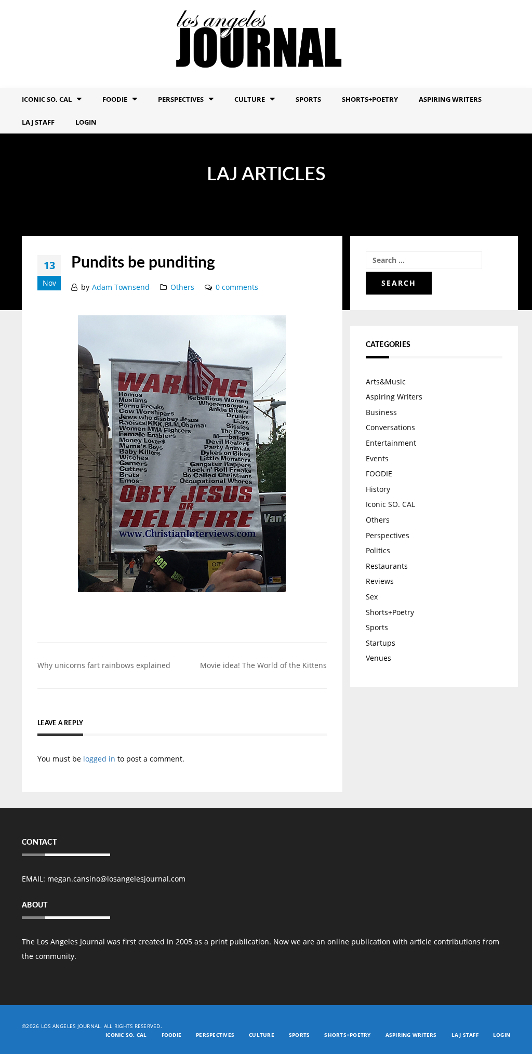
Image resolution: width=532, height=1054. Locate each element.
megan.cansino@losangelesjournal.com (116, 879)
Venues (378, 658)
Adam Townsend (121, 287)
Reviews (380, 581)
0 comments (237, 287)
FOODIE (114, 99)
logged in (99, 759)
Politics (378, 550)
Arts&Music (386, 381)
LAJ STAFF (38, 122)
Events (377, 458)
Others (182, 287)
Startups (380, 643)
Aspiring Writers (450, 99)
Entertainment (391, 443)
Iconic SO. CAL (390, 504)
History (378, 489)
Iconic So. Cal (47, 99)
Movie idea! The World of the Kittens (263, 665)
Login (86, 122)
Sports (308, 99)
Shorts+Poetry (370, 99)
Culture (249, 99)
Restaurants (387, 566)
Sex (372, 597)
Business (381, 412)
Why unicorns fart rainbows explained (103, 665)
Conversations (390, 427)
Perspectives (181, 99)
